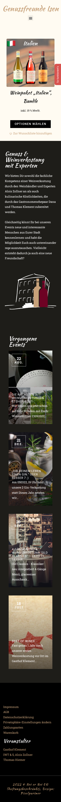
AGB (6, 712)
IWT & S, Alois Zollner (18, 755)
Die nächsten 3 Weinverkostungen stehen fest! (28, 398)
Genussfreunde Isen (30, 8)
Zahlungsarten (13, 727)
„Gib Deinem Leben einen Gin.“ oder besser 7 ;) (26, 474)
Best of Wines (23, 641)
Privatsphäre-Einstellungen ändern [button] (27, 722)
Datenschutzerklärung (18, 717)
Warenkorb (10, 733)
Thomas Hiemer (14, 760)
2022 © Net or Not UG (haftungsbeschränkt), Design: (30, 786)
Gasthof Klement (14, 749)
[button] (30, 18)
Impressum (11, 707)
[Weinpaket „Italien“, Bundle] (30, 63)
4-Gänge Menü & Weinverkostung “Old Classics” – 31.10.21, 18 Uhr (30, 554)
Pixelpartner (30, 793)
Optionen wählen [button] (30, 124)
